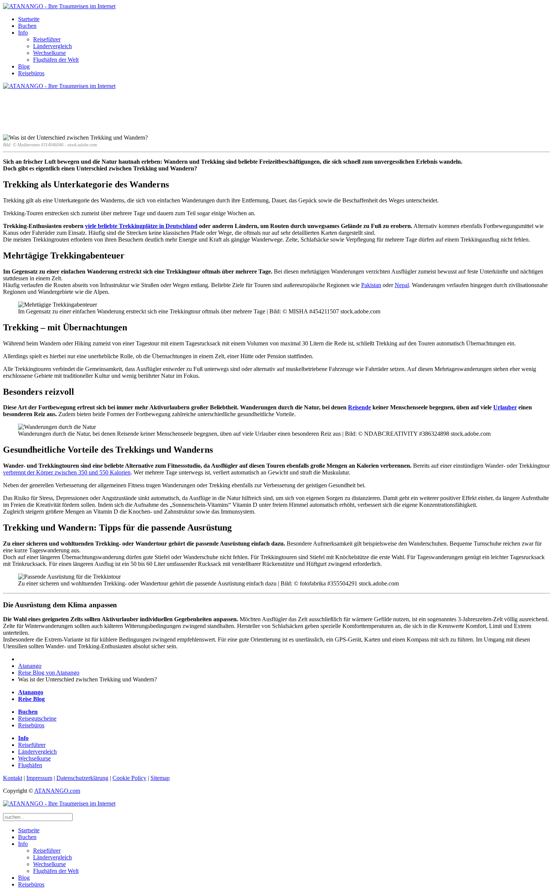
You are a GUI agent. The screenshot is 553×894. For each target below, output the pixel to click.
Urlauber (505, 407)
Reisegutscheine (37, 718)
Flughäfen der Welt (56, 59)
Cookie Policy (129, 778)
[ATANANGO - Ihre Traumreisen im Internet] (59, 6)
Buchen (27, 26)
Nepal (402, 285)
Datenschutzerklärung (82, 778)
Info (23, 32)
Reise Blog (31, 699)
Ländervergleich (52, 46)
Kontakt (12, 778)
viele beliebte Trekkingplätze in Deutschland (141, 226)
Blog (24, 66)
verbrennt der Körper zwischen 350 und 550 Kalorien (67, 472)
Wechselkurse (49, 53)
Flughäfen (30, 765)
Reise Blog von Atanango (48, 672)
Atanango (29, 666)
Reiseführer (47, 39)
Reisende (359, 407)
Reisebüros (31, 73)
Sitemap (160, 778)
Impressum (39, 778)
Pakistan (371, 285)
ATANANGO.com (57, 791)
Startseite (29, 19)
